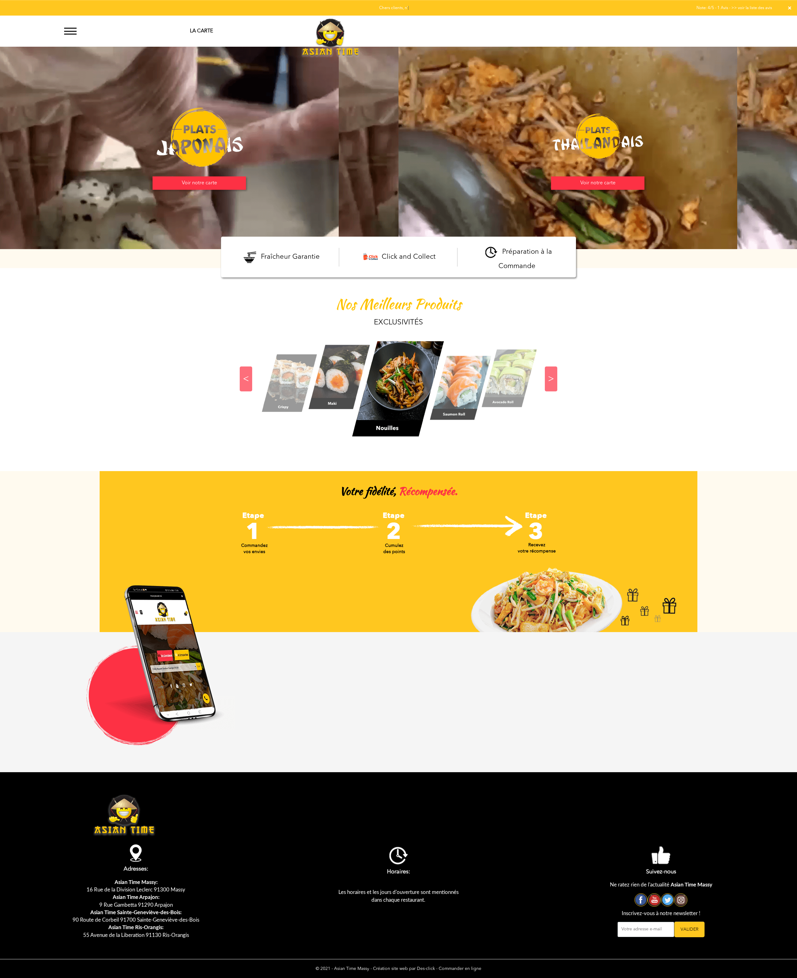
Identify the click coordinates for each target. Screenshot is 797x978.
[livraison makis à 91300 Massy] (290, 383)
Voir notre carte (199, 183)
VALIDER (689, 929)
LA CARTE (201, 31)
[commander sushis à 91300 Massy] (330, 31)
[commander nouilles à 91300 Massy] (339, 376)
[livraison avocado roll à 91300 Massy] (461, 387)
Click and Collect (408, 256)
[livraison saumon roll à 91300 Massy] (398, 388)
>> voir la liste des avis (751, 8)
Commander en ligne (460, 968)
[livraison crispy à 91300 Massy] (511, 378)
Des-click (426, 968)
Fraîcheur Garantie (289, 256)
